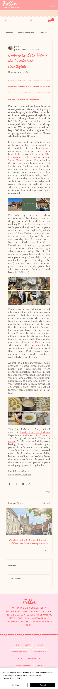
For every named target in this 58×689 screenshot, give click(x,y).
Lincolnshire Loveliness (20, 475)
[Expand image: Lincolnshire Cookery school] (32, 201)
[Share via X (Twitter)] (16, 483)
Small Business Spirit (18, 471)
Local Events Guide (26, 32)
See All (46, 503)
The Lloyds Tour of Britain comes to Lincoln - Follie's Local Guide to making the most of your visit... (28, 541)
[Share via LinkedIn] (22, 483)
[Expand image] (15, 204)
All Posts (9, 32)
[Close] (54, 672)
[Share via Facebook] (9, 483)
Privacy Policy (16, 678)
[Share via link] (29, 483)
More (42, 32)
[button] (51, 20)
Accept (43, 685)
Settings (15, 685)
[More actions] (48, 48)
